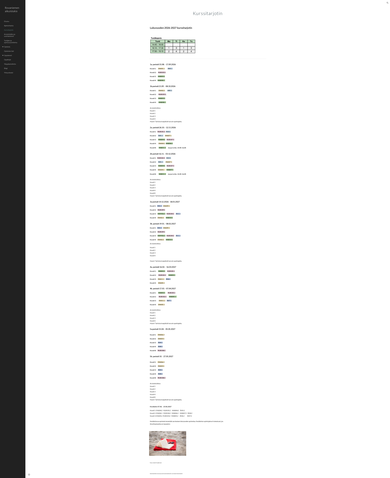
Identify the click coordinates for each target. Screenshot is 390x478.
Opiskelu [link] (7, 47)
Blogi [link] (5, 68)
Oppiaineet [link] (8, 55)
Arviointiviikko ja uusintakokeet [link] (9, 35)
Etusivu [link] (6, 21)
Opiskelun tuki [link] (9, 51)
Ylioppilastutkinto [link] (10, 64)
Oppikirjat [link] (7, 60)
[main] (207, 13)
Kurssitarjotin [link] (8, 30)
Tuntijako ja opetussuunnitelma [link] (10, 41)
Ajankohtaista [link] (8, 26)
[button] (387, 2)
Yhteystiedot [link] (8, 73)
